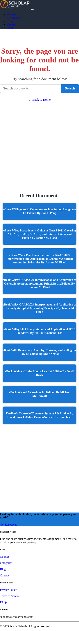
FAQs (3, 602)
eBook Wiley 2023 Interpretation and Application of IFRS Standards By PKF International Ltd (39, 331)
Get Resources (8, 524)
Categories (13, 17)
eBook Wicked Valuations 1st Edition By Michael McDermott (39, 394)
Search (70, 88)
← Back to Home (39, 99)
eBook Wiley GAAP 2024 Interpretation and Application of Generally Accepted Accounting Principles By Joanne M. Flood (39, 308)
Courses (12, 14)
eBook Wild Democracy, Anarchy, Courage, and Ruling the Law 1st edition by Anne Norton (39, 352)
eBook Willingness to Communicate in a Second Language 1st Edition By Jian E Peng (39, 211)
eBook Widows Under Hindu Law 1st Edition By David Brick (39, 373)
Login (10, 27)
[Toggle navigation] (32, 9)
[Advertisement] (39, 141)
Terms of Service (10, 596)
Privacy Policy (8, 589)
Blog (10, 21)
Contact (11, 24)
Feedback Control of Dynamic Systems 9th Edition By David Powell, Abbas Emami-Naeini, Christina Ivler (39, 415)
